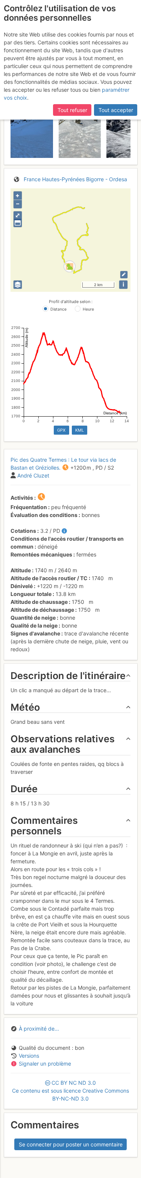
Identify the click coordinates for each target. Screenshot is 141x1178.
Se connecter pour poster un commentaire (71, 1144)
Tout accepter (116, 110)
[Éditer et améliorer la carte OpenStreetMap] (123, 274)
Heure (88, 309)
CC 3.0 (70, 1090)
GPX (61, 430)
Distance (58, 309)
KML (79, 430)
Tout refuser (72, 110)
